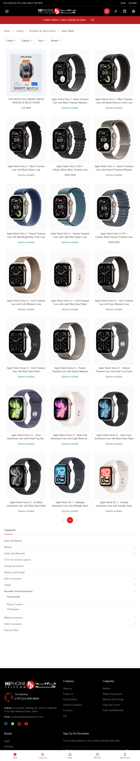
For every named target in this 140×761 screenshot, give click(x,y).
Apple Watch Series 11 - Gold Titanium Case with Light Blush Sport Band (70, 302)
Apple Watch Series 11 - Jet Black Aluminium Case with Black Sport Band (26, 504)
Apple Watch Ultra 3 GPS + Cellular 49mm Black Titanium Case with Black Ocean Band (70, 168)
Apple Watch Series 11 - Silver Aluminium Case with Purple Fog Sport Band (26, 437)
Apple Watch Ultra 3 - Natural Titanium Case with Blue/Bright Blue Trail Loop (26, 235)
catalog (19, 31)
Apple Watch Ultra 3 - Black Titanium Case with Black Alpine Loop (26, 168)
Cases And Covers (111, 705)
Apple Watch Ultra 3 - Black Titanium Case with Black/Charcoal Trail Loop (113, 101)
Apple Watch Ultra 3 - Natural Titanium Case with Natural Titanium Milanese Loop (113, 168)
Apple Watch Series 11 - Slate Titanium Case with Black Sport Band (26, 370)
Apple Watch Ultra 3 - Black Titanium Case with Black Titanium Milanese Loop (70, 101)
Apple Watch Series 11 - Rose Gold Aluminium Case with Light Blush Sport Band (70, 437)
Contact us (68, 694)
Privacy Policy (70, 699)
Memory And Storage (113, 699)
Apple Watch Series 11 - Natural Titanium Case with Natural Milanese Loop (70, 370)
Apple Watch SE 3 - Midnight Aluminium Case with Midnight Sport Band (70, 504)
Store (123, 3)
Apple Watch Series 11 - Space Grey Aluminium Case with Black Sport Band (113, 437)
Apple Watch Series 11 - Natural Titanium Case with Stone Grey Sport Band (114, 370)
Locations (68, 710)
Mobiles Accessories (112, 694)
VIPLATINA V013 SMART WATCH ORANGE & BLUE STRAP (26, 101)
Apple (7, 741)
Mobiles (106, 688)
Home (7, 31)
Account (133, 3)
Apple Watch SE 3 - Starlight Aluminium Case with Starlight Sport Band (114, 504)
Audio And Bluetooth (113, 710)
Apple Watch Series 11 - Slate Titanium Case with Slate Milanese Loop (114, 302)
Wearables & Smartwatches (42, 31)
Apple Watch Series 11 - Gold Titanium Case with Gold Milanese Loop (26, 302)
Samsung (8, 746)
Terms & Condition (72, 705)
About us (67, 688)
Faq (65, 716)
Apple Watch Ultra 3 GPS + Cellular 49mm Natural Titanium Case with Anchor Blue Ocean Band (113, 235)
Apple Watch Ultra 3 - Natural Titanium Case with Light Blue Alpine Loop (70, 235)
